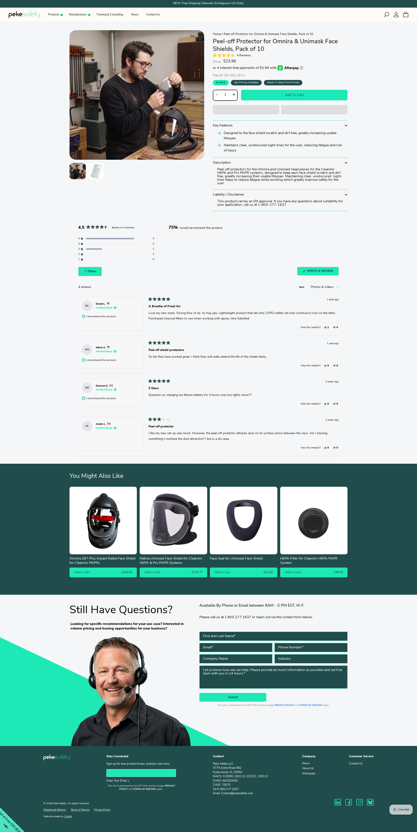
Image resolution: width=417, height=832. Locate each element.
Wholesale (308, 773)
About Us (308, 768)
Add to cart (294, 95)
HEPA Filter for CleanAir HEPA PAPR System (309, 561)
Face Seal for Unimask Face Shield (236, 558)
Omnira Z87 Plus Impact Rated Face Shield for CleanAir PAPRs (102, 561)
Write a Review (322, 272)
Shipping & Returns (54, 810)
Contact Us (153, 14)
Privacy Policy (284, 705)
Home (217, 34)
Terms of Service (310, 705)
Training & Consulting (109, 14)
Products (53, 14)
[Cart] (410, 14)
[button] (246, 109)
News (134, 14)
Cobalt (68, 816)
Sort (302, 287)
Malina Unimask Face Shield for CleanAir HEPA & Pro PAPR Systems (171, 561)
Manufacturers (78, 14)
